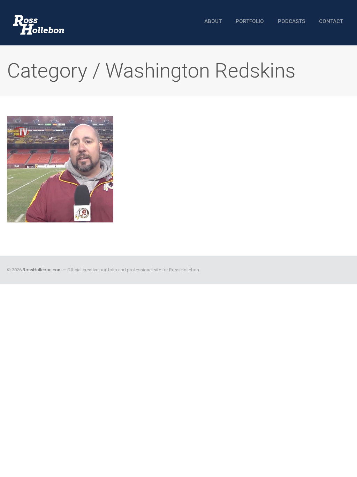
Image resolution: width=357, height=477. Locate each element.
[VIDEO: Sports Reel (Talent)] (60, 169)
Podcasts (291, 21)
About (213, 21)
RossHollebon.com (42, 269)
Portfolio (250, 21)
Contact (331, 21)
